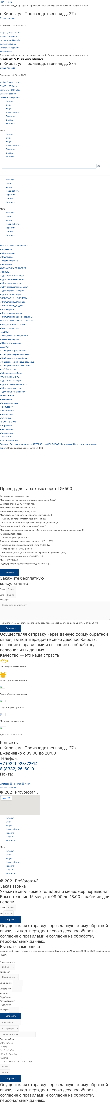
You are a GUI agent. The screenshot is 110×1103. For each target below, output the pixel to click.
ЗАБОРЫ (4, 347)
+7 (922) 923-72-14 (9, 32)
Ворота (3, 1046)
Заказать (9, 572)
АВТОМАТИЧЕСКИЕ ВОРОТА (14, 245)
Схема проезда (7, 18)
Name (3, 589)
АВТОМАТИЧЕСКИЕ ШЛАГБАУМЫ (16, 320)
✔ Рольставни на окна (11, 313)
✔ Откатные (6, 264)
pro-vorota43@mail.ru (10, 40)
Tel (1, 913)
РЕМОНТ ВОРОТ (8, 421)
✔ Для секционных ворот (12, 279)
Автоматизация (7, 1001)
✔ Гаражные (6, 249)
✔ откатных (5, 418)
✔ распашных (6, 414)
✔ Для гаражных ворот (11, 283)
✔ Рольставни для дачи (11, 305)
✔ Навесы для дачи (9, 339)
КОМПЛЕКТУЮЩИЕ (9, 377)
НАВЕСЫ (4, 332)
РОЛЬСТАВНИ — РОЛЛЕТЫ (13, 298)
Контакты (10, 123)
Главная (4, 444)
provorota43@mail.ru (10, 90)
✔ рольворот (6, 407)
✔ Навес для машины (10, 343)
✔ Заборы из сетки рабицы (13, 358)
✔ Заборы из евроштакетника (14, 354)
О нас (8, 105)
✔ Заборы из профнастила (13, 350)
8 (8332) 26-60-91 (9, 36)
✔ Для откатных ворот (11, 294)
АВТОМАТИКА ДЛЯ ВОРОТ (13, 268)
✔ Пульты (4, 272)
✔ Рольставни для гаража (12, 302)
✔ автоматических (9, 440)
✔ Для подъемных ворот (12, 275)
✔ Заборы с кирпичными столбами (17, 362)
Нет (9, 997)
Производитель (7, 962)
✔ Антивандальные (9, 328)
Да (3, 997)
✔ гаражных (6, 399)
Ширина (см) (6, 983)
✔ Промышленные (9, 260)
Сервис (9, 120)
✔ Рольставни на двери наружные (17, 317)
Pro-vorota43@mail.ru (21, 779)
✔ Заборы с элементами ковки (15, 365)
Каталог (10, 101)
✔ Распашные (7, 257)
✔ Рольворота (7, 309)
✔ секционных (7, 410)
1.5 (12, 1043)
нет (17, 1054)
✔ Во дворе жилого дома (12, 324)
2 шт (11, 1054)
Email (3, 595)
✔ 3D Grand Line (8, 369)
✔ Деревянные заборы (11, 373)
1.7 (7, 1043)
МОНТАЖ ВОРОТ (8, 395)
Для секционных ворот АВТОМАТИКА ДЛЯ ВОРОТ (34, 444)
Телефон (4, 1009)
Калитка (4, 993)
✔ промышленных (9, 403)
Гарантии (10, 116)
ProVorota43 (6, 2)
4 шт (24, 1061)
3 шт (17, 1061)
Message (4, 599)
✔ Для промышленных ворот (14, 287)
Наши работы (12, 112)
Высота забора (7, 1039)
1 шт (4, 1054)
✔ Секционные (7, 253)
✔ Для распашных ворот (12, 290)
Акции (9, 108)
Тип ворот (5, 972)
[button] (8, 44)
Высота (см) (6, 989)
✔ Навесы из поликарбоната (14, 335)
